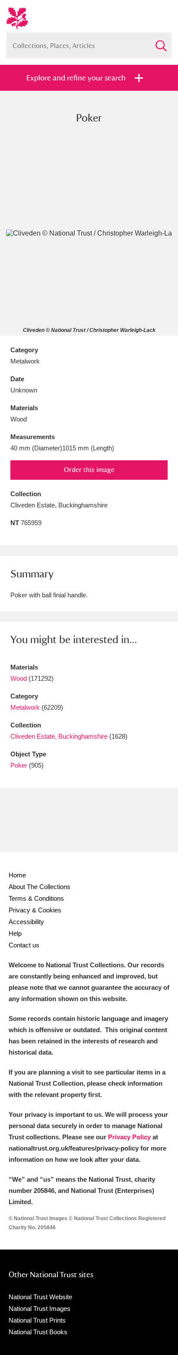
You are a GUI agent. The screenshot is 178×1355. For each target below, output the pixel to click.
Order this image (89, 469)
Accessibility (26, 921)
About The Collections (39, 886)
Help (15, 933)
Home (17, 875)
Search (161, 42)
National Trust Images (39, 1308)
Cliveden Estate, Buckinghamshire (59, 736)
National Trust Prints (37, 1320)
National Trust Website (40, 1297)
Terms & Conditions (36, 898)
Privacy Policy (129, 1137)
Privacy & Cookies (35, 910)
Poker (18, 765)
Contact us (24, 945)
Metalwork (25, 707)
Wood (18, 678)
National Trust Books (38, 1332)
